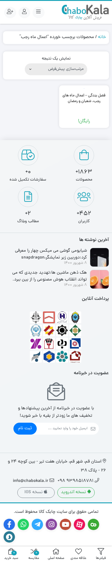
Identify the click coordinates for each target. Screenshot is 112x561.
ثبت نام (25, 428)
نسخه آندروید (74, 492)
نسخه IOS (34, 492)
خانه (102, 37)
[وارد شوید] (24, 12)
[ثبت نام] (10, 12)
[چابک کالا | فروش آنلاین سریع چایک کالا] (85, 12)
